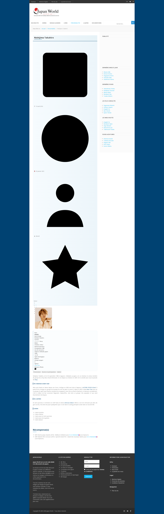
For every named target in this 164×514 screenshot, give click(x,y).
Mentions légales (116, 479)
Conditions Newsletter (118, 483)
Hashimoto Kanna (109, 79)
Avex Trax (37, 365)
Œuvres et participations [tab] (49, 372)
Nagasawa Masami (109, 105)
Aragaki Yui (107, 109)
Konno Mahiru (107, 146)
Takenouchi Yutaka (109, 129)
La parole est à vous (117, 471)
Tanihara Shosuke (109, 140)
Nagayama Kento (109, 75)
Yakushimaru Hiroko (109, 88)
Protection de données (118, 481)
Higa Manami (107, 126)
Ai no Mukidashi (73, 435)
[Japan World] (46, 12)
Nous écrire (115, 469)
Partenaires (115, 468)
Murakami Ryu (108, 94)
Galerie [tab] (59, 372)
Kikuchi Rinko (107, 92)
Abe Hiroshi (107, 111)
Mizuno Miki (107, 72)
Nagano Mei (107, 142)
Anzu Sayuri (107, 144)
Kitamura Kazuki (108, 139)
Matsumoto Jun (108, 127)
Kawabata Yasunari (109, 90)
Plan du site (115, 490)
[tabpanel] (65, 407)
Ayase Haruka (107, 113)
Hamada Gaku (108, 77)
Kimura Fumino (108, 74)
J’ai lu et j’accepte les (94, 470)
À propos (114, 466)
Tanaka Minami (108, 96)
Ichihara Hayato (108, 107)
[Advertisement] (100, 9)
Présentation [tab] (37, 372)
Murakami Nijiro (108, 124)
